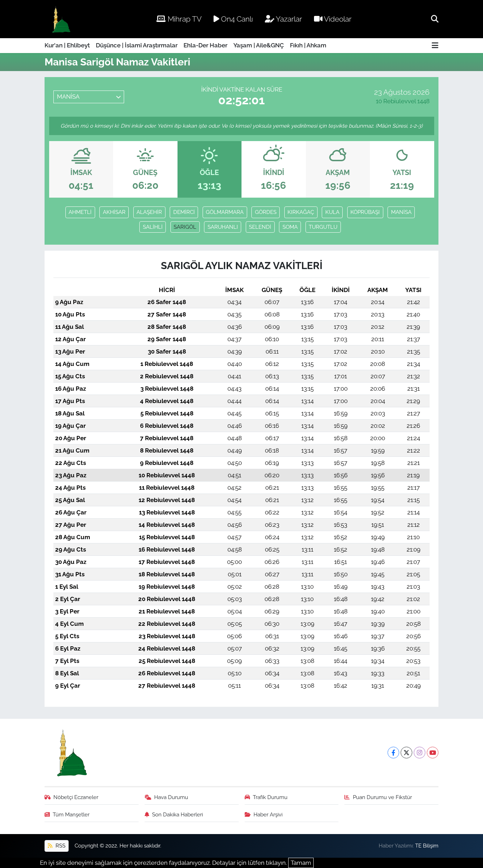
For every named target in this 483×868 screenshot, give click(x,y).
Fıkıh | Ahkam (308, 45)
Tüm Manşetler (71, 814)
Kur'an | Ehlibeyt (67, 45)
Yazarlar (288, 18)
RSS (59, 846)
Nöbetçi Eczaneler (75, 797)
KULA (332, 212)
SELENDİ (260, 227)
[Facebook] (393, 752)
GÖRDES (266, 212)
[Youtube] (432, 752)
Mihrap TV (184, 18)
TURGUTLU (323, 227)
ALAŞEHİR (149, 212)
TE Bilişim (426, 846)
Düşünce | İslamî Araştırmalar (137, 45)
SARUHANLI (223, 227)
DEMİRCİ (184, 212)
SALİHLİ (153, 227)
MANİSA (401, 212)
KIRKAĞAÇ (300, 212)
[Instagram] (419, 752)
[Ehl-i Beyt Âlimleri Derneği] (61, 19)
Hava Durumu (171, 797)
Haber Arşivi (268, 814)
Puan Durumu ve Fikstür (382, 797)
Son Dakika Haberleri (177, 814)
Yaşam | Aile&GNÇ (258, 45)
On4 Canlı (236, 18)
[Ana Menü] (435, 45)
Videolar (336, 18)
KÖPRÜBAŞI (365, 212)
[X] (406, 752)
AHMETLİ (80, 212)
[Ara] (434, 18)
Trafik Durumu (270, 797)
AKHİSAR (114, 212)
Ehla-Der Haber (205, 45)
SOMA (290, 227)
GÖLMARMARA (225, 212)
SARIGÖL (185, 227)
